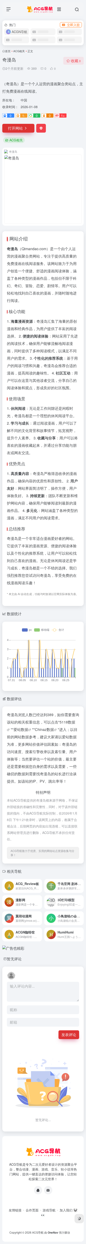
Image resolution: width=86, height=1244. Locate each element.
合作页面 (32, 1210)
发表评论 (68, 1034)
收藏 (76, 60)
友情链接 (15, 1210)
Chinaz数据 (44, 729)
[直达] (39, 886)
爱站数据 (21, 729)
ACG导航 (38, 1232)
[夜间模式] (79, 1218)
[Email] (48, 1190)
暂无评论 (14, 958)
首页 (8, 51)
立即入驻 (73, 24)
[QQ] (38, 1190)
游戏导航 (49, 1210)
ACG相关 (19, 51)
